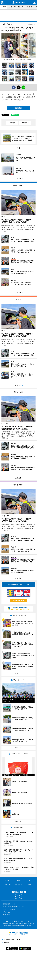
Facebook (16, 897)
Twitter (21, 897)
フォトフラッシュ (6, 24)
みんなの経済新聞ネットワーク (18, 933)
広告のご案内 (6, 914)
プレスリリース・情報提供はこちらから (13, 906)
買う (23, 7)
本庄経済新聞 (18, 2)
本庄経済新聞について (9, 904)
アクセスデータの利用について (11, 909)
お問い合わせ (6, 912)
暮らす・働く (30, 7)
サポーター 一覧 (18, 600)
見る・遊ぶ (17, 7)
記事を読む (18, 108)
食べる (10, 7)
